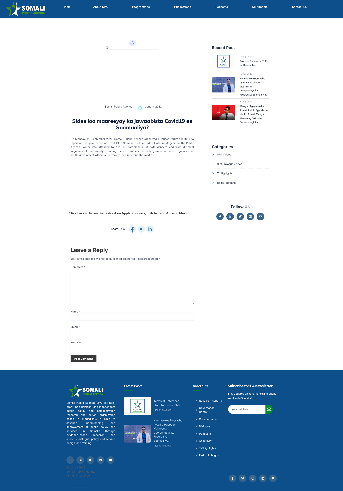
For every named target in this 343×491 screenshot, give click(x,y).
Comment (78, 267)
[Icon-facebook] (220, 216)
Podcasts (221, 7)
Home (67, 7)
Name (75, 311)
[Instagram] (230, 216)
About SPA (100, 7)
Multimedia (260, 7)
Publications (182, 7)
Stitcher (153, 213)
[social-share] (132, 229)
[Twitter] (240, 216)
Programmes (141, 7)
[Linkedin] (250, 216)
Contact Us (299, 7)
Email (75, 327)
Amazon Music (177, 213)
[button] (101, 7)
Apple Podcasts (133, 213)
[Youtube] (260, 216)
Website (76, 342)
